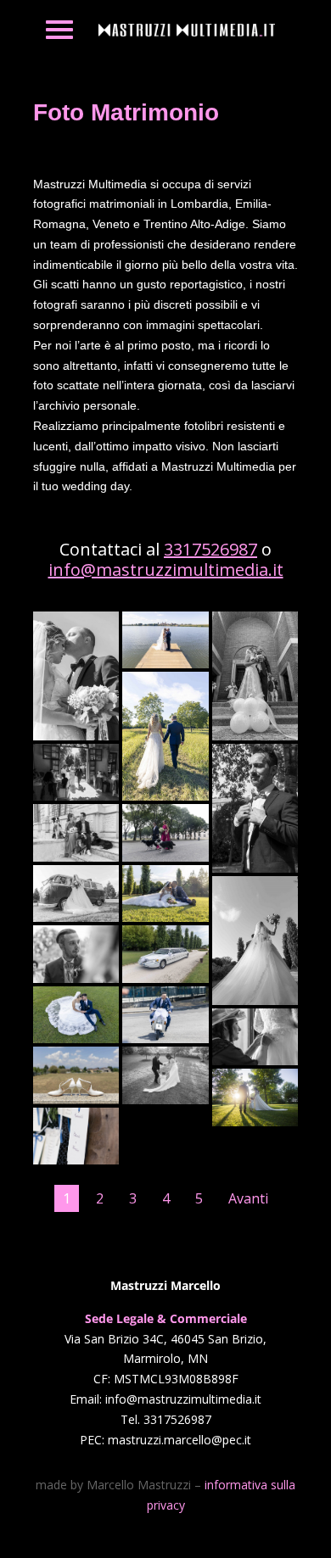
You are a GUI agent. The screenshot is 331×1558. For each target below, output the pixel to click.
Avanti (248, 1198)
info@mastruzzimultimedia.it (165, 569)
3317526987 (210, 549)
